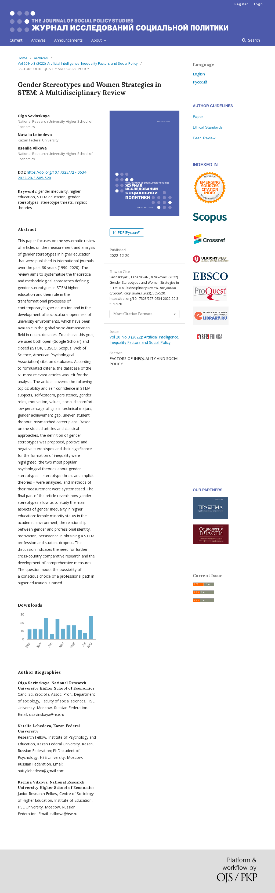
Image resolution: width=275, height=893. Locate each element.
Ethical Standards (208, 127)
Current (16, 40)
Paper (198, 116)
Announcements (68, 40)
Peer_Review (204, 138)
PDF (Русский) (128, 232)
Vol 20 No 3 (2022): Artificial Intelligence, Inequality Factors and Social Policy (78, 63)
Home (22, 58)
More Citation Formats (133, 314)
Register (241, 4)
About (97, 40)
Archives (38, 40)
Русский (200, 82)
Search (253, 40)
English (199, 73)
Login (258, 4)
